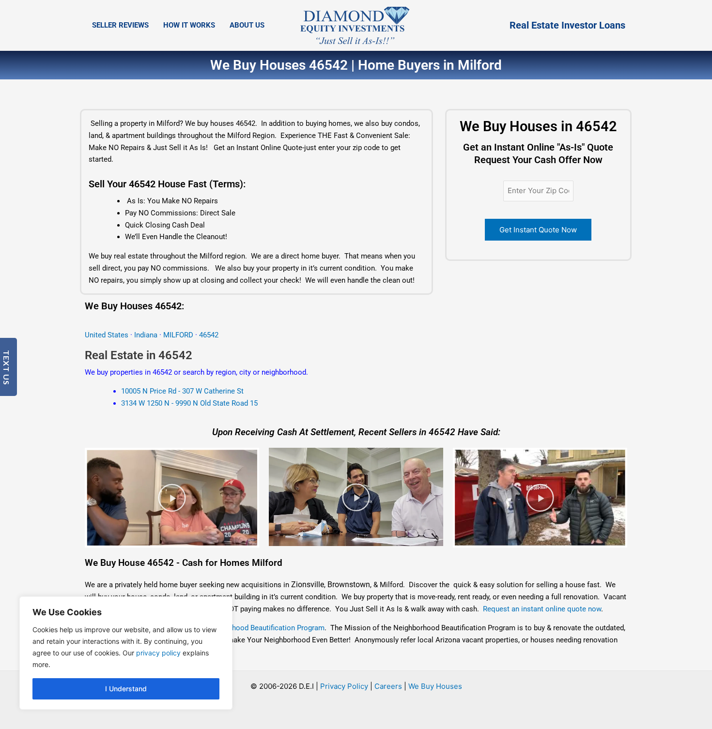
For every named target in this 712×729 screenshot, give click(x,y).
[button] (171, 497)
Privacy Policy (344, 686)
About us (247, 25)
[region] (125, 653)
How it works (189, 25)
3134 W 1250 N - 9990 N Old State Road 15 (189, 403)
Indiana (145, 335)
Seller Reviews (120, 25)
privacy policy (158, 653)
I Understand (126, 688)
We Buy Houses (435, 686)
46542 (208, 335)
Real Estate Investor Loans (567, 25)
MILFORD (179, 335)
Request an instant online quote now (542, 609)
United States (107, 335)
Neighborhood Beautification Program (263, 627)
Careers (388, 686)
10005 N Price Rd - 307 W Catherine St (182, 391)
